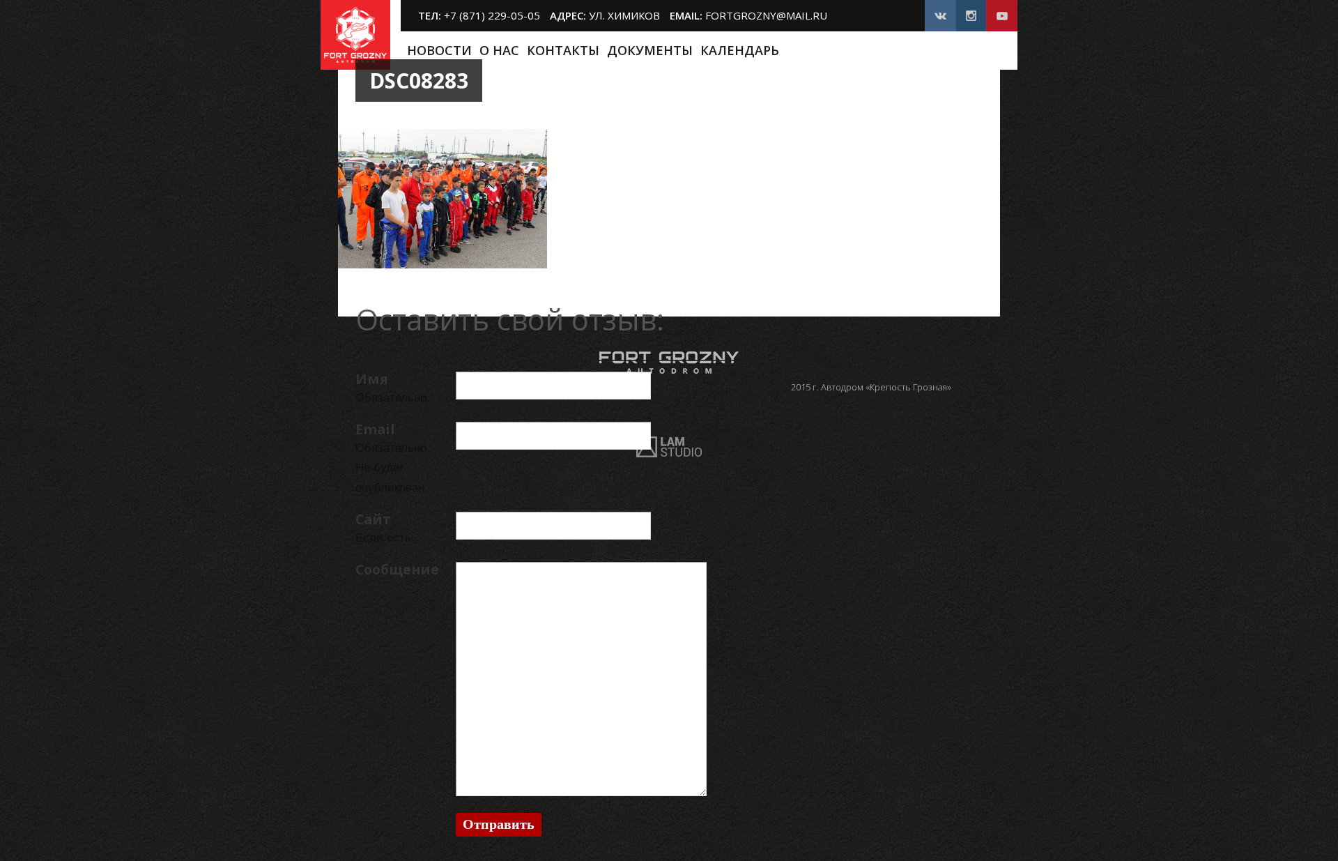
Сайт (373, 519)
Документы (650, 50)
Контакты (563, 50)
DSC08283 (418, 80)
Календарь (739, 50)
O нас (499, 50)
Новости (439, 50)
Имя (371, 378)
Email (375, 429)
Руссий (990, 51)
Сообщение (397, 569)
